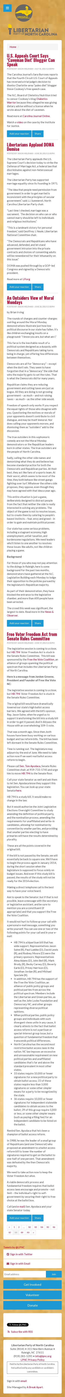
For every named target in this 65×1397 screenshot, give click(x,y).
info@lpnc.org (43, 1356)
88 (16, 1232)
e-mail (20, 1206)
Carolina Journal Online (36, 116)
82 (29, 1227)
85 (48, 1227)
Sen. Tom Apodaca (30, 766)
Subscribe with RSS (22, 1331)
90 (28, 1232)
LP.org (26, 279)
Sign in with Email (20, 1263)
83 (35, 1227)
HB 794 (15, 652)
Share (38, 133)
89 (22, 1232)
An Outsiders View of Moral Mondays (30, 300)
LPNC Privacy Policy (33, 1359)
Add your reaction (19, 133)
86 (54, 1227)
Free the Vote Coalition (40, 659)
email (24, 1380)
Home (13, 46)
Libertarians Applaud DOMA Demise (30, 146)
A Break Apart (35, 1387)
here (18, 790)
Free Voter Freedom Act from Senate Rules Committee (32, 636)
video (20, 122)
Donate (32, 1305)
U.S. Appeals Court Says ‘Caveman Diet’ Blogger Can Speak (31, 60)
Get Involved (32, 1284)
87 (10, 1232)
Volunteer (32, 1295)
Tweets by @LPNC (14, 1247)
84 (42, 1227)
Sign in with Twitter (21, 1254)
